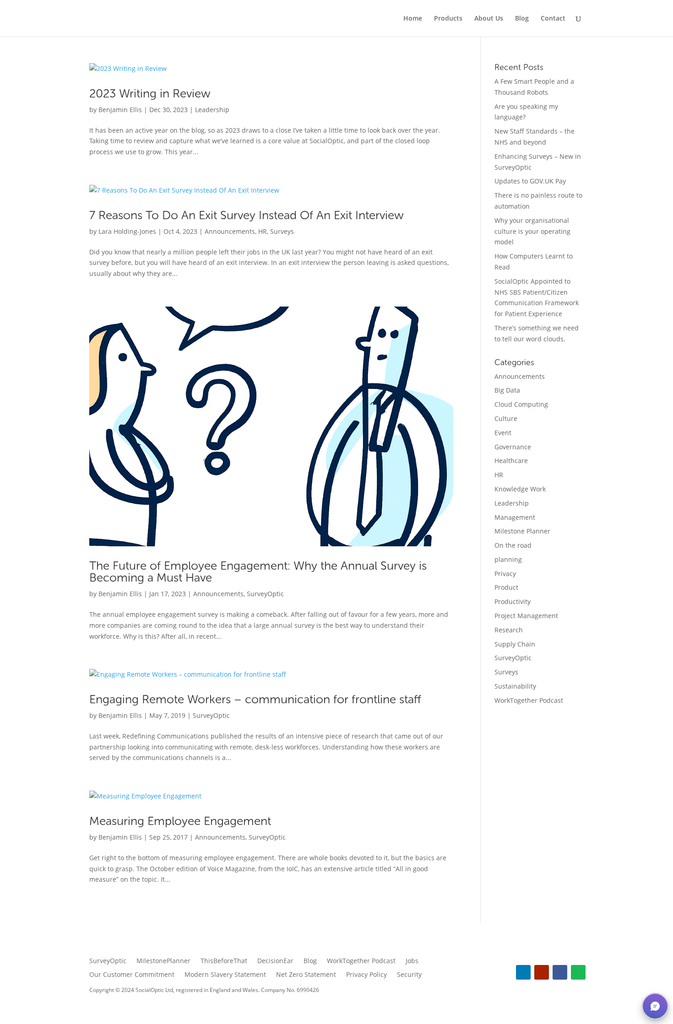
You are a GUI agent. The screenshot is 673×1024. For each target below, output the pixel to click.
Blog (522, 18)
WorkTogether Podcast (528, 700)
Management (514, 517)
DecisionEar (275, 961)
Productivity (512, 601)
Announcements (230, 231)
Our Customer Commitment (131, 975)
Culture (505, 418)
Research (508, 629)
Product (506, 587)
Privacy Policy (366, 975)
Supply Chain (514, 644)
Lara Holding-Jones (127, 231)
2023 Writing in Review (150, 93)
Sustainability (515, 686)
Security (409, 975)
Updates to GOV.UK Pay (530, 181)
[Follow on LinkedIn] (523, 972)
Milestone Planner (522, 531)
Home (412, 18)
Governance (512, 446)
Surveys (282, 231)
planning (508, 559)
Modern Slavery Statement (225, 975)
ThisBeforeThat (224, 961)
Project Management (526, 615)
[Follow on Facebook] (560, 972)
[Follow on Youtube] (541, 972)
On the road (513, 545)
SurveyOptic (265, 593)
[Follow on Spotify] (578, 972)
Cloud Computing (521, 404)
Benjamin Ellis (120, 109)
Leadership (212, 109)
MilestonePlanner (163, 961)
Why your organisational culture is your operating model (532, 231)
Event (502, 432)
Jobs (412, 961)
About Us (488, 18)
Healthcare (511, 460)
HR (262, 231)
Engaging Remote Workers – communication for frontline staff (255, 699)
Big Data (507, 390)
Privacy (505, 573)
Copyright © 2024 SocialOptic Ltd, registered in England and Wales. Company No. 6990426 (204, 990)
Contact (553, 18)
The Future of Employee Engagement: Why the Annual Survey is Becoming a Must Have (258, 572)
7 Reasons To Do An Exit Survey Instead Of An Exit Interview (246, 215)
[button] (655, 1006)
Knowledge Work (520, 489)
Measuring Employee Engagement (180, 821)
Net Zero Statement (306, 975)
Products (448, 18)
